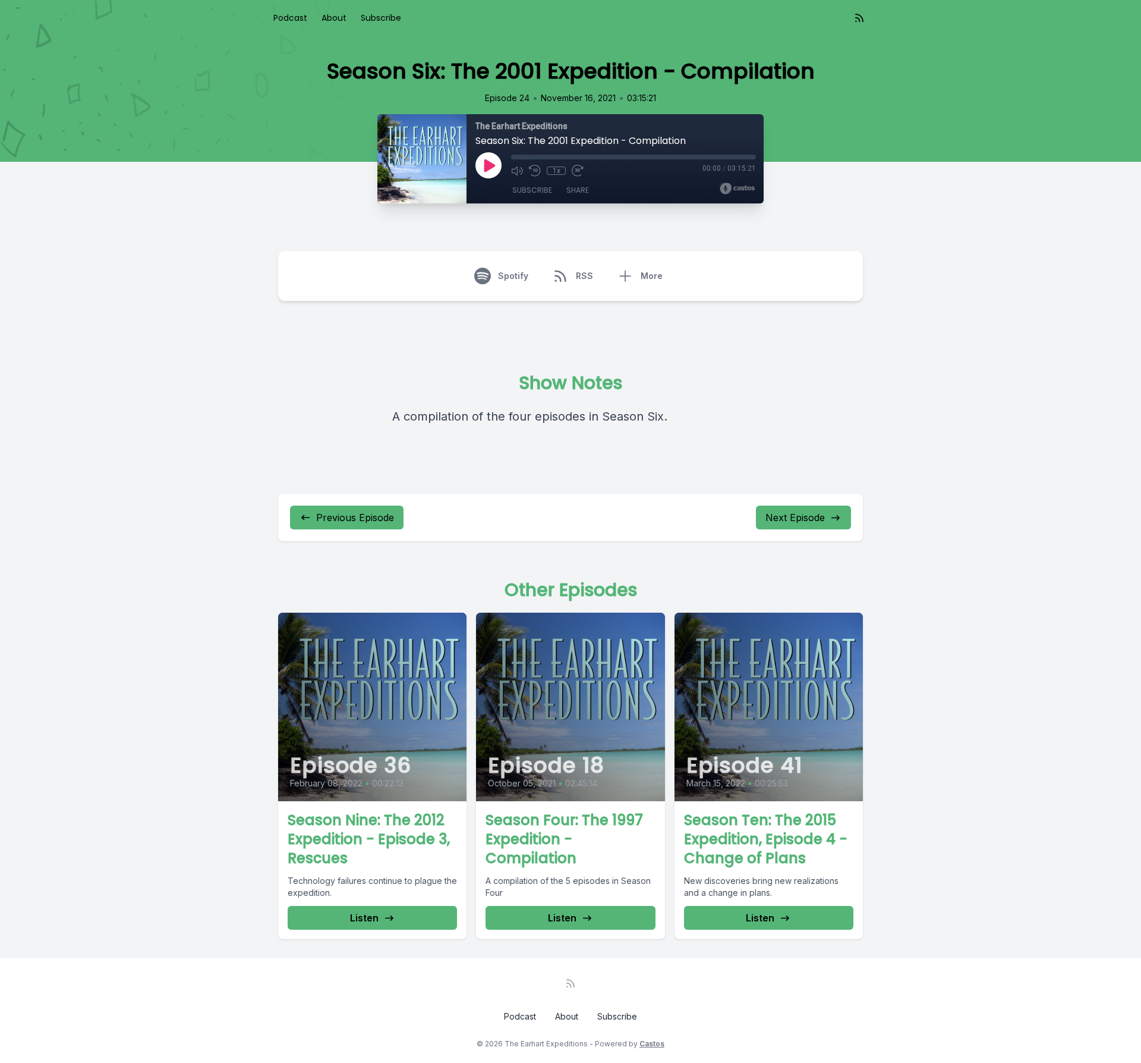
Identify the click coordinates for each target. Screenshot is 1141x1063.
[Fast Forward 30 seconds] (578, 171)
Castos (651, 1043)
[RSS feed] (859, 18)
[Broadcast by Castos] (737, 189)
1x (556, 171)
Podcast (290, 18)
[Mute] (517, 170)
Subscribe (381, 18)
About (334, 18)
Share (577, 190)
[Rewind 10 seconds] (535, 171)
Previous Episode (355, 517)
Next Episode (795, 517)
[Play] (488, 165)
